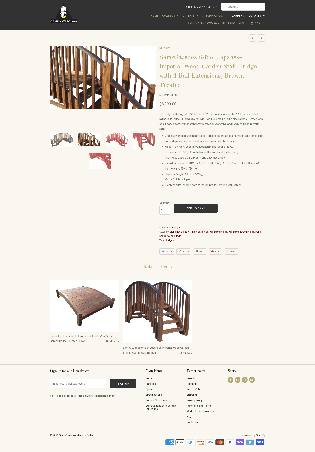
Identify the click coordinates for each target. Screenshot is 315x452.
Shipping (192, 394)
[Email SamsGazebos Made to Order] (252, 380)
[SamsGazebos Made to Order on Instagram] (237, 380)
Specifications (213, 15)
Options (189, 15)
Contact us (193, 422)
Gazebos (169, 15)
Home (155, 15)
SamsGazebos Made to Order (76, 435)
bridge (204, 231)
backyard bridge (191, 231)
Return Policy (194, 389)
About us (192, 383)
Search (191, 378)
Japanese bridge (218, 231)
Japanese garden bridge (241, 231)
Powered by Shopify (253, 435)
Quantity (164, 202)
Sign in (213, 7)
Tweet (169, 251)
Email (233, 251)
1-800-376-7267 (195, 7)
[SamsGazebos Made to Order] (68, 14)
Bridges (165, 48)
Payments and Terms (199, 405)
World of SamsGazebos (200, 411)
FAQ (189, 416)
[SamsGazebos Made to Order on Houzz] (245, 380)
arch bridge (176, 231)
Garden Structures (247, 15)
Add (217, 251)
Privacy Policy (194, 400)
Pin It (201, 251)
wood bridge (174, 236)
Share (186, 251)
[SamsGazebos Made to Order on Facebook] (230, 380)
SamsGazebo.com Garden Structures (216, 23)
